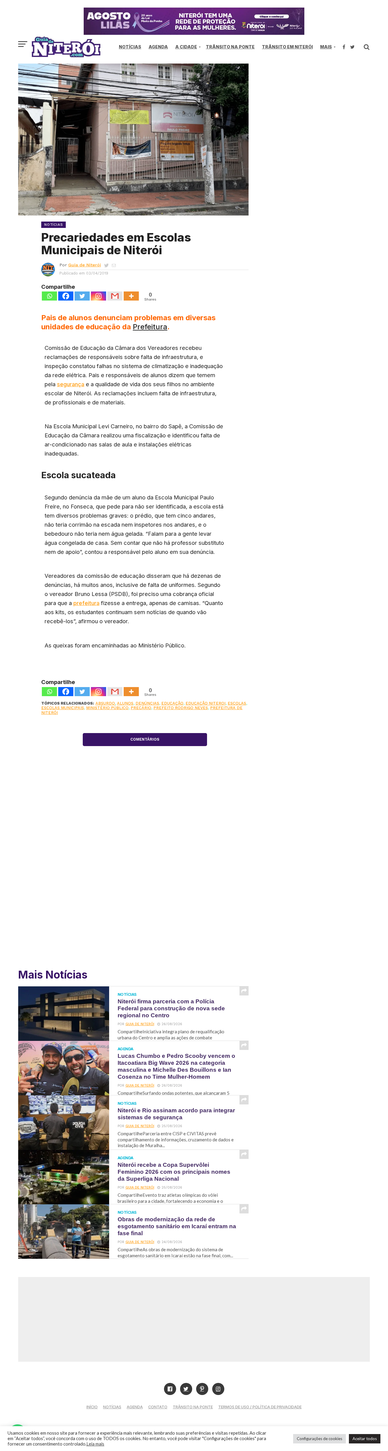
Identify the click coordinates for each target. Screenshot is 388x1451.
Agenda (158, 46)
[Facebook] (65, 296)
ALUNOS (125, 703)
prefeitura (86, 603)
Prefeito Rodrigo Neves (180, 708)
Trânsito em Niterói (287, 46)
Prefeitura (150, 326)
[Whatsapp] (49, 296)
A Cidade (186, 46)
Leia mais (95, 1443)
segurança (70, 384)
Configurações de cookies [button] (319, 1438)
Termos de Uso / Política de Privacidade (260, 1407)
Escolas (237, 703)
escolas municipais (62, 708)
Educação (172, 703)
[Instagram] (98, 296)
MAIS (326, 46)
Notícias (130, 46)
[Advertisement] (318, 115)
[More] (131, 296)
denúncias (147, 703)
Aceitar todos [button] (365, 1438)
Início (92, 1407)
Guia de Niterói (84, 264)
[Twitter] (82, 296)
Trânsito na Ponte (230, 46)
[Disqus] (145, 875)
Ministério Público (107, 708)
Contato (157, 1407)
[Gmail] (114, 296)
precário (141, 708)
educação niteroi (206, 703)
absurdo (105, 703)
